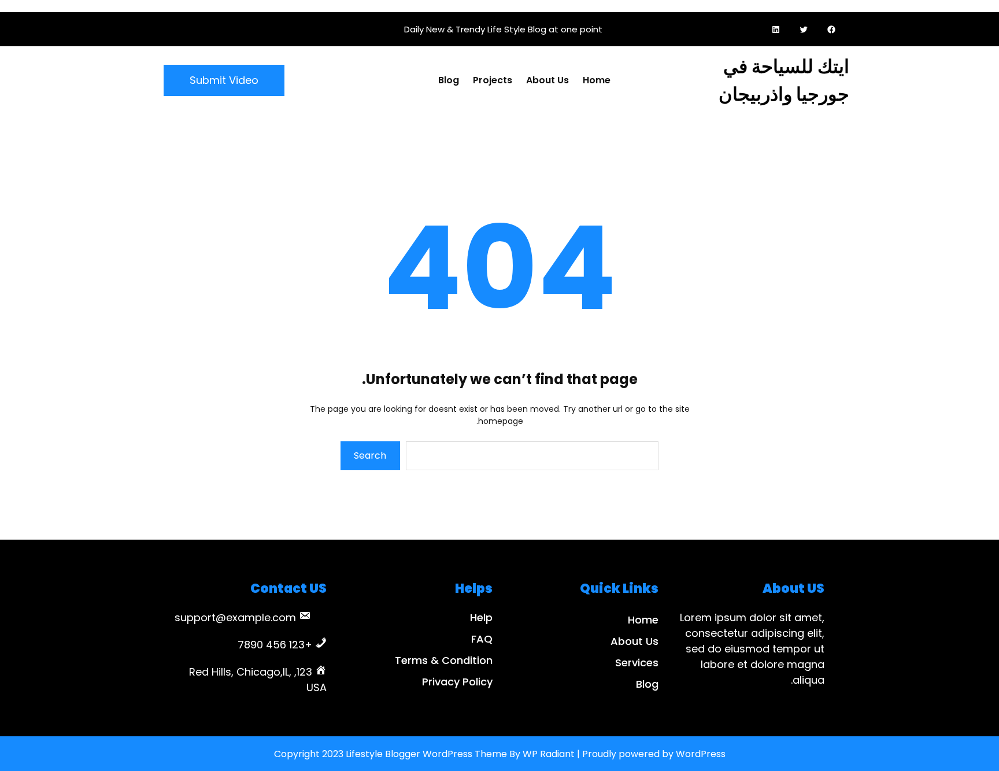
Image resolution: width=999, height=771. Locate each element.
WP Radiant (549, 754)
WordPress (701, 754)
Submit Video (224, 80)
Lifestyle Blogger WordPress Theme (426, 754)
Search (370, 455)
